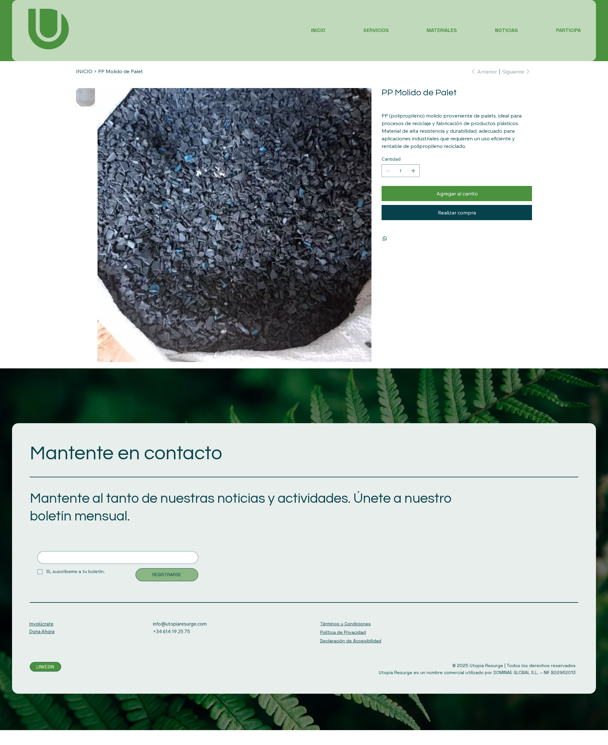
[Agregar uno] (413, 170)
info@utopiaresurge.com (180, 624)
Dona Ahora (41, 631)
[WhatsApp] (385, 238)
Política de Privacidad (343, 632)
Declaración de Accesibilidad (350, 641)
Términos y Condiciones (345, 624)
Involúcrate (41, 624)
